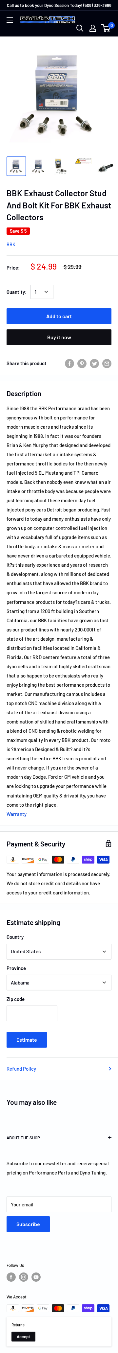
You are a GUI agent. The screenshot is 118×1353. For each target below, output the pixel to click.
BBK (11, 244)
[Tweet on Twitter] (94, 363)
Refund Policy (21, 1069)
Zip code (16, 999)
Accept (23, 1336)
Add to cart (59, 316)
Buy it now (59, 337)
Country (15, 937)
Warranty (17, 814)
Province (16, 968)
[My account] (92, 28)
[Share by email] (106, 363)
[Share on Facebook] (69, 363)
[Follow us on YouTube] (36, 1277)
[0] (106, 28)
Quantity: (17, 292)
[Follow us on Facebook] (11, 1277)
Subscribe (28, 1224)
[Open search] (80, 28)
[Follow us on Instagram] (23, 1277)
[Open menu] (10, 20)
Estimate (26, 1039)
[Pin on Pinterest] (82, 363)
